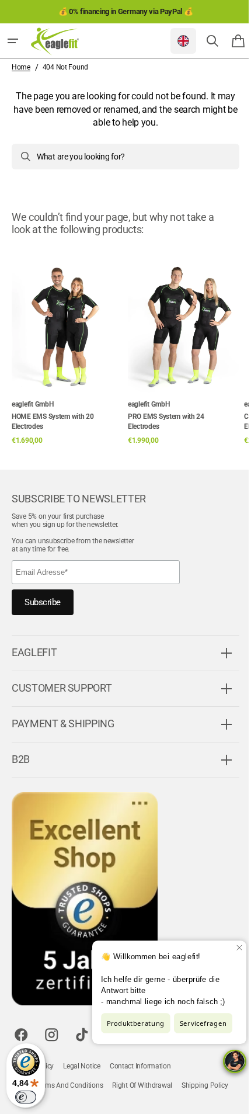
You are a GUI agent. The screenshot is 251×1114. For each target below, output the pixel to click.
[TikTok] (82, 1034)
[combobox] (121, 156)
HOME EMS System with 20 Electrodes (53, 421)
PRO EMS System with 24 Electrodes (166, 421)
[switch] (25, 1097)
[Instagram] (51, 1034)
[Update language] (174, 41)
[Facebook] (21, 1034)
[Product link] (67, 345)
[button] (13, 41)
